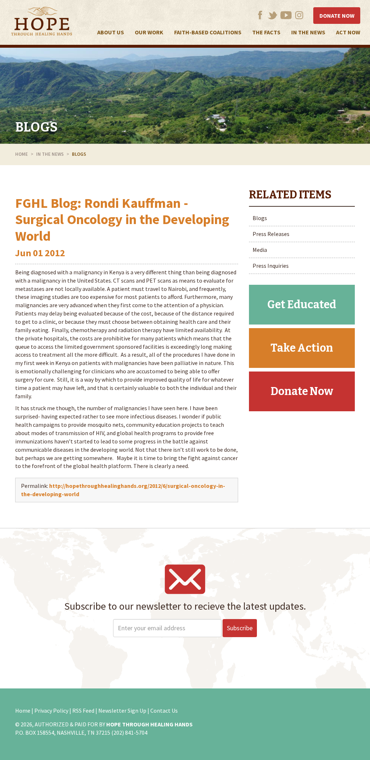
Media (260, 249)
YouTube (286, 15)
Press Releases (271, 233)
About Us (110, 32)
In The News (308, 32)
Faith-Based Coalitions (207, 32)
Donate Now (336, 15)
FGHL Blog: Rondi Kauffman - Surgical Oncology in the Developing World (122, 219)
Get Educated (301, 304)
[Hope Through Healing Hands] (41, 22)
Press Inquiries (271, 265)
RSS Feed (83, 710)
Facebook (260, 15)
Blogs (36, 127)
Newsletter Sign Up (122, 710)
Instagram (299, 15)
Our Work (149, 32)
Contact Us (164, 710)
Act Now (348, 32)
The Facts (266, 32)
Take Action (302, 348)
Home (21, 154)
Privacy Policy (51, 710)
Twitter (272, 15)
